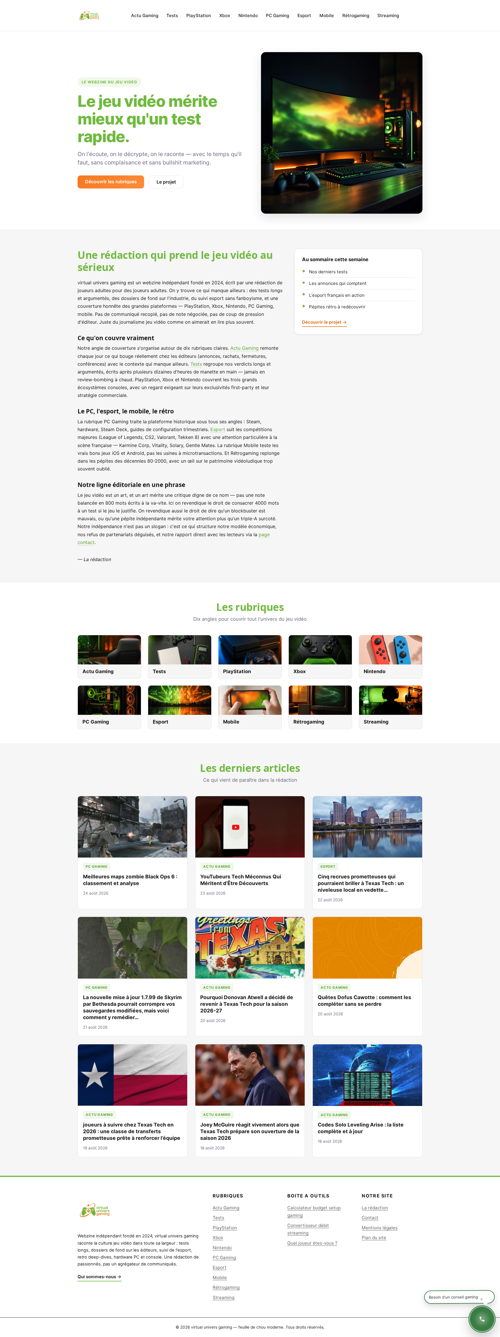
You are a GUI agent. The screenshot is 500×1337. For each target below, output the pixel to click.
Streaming (388, 15)
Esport (304, 15)
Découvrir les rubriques (111, 181)
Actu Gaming (144, 15)
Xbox (224, 15)
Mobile (326, 15)
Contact (370, 1217)
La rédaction (375, 1207)
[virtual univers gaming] (89, 15)
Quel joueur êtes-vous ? (312, 1243)
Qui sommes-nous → (100, 1276)
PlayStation (198, 15)
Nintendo (248, 15)
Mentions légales (380, 1227)
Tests (172, 15)
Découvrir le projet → (324, 322)
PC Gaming (277, 15)
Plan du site (374, 1237)
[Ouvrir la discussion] (482, 1319)
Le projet (166, 182)
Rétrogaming (355, 15)
